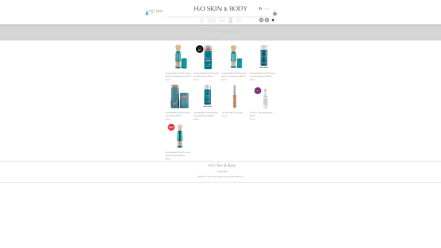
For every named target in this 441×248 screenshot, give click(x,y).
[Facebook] (267, 20)
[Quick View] (178, 57)
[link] (273, 19)
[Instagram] (261, 20)
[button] (275, 13)
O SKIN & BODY (223, 8)
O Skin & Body (224, 165)
